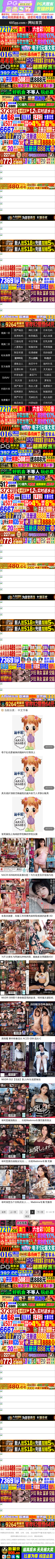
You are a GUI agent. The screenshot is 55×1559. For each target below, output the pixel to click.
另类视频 (47, 347)
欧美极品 (33, 336)
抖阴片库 (5, 389)
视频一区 (5, 333)
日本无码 (47, 330)
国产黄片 (18, 386)
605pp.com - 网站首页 (25, 22)
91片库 (18, 380)
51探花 (47, 375)
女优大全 (33, 380)
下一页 (40, 1212)
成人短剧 (47, 397)
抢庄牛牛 (33, 364)
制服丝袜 (33, 347)
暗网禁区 (18, 391)
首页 (4, 1212)
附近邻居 (18, 352)
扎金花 (33, 369)
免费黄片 (47, 386)
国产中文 (18, 397)
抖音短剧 (18, 375)
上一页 (13, 1212)
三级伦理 (18, 341)
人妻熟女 (18, 347)
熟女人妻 (33, 386)
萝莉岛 (47, 380)
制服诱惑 (47, 391)
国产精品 (18, 330)
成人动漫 (47, 336)
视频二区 (5, 344)
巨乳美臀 (47, 341)
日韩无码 (47, 403)
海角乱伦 (33, 391)
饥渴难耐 (33, 352)
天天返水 (47, 369)
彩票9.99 (18, 369)
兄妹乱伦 (33, 397)
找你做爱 (47, 352)
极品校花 (18, 403)
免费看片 (5, 400)
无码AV (5, 377)
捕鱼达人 (18, 364)
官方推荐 (5, 366)
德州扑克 (47, 364)
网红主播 (33, 330)
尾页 (27, 1216)
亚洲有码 (18, 336)
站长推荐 (5, 355)
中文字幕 (33, 341)
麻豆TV (33, 375)
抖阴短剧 (33, 403)
